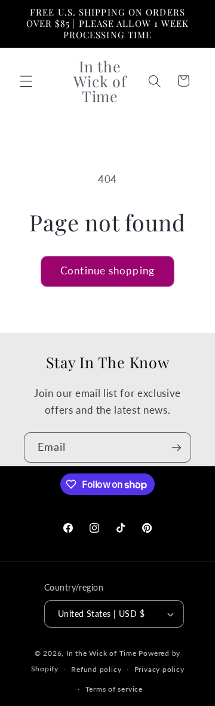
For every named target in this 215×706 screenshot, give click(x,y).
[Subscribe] (176, 447)
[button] (26, 80)
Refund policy (96, 669)
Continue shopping (107, 271)
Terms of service (114, 688)
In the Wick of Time (101, 653)
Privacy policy (159, 669)
